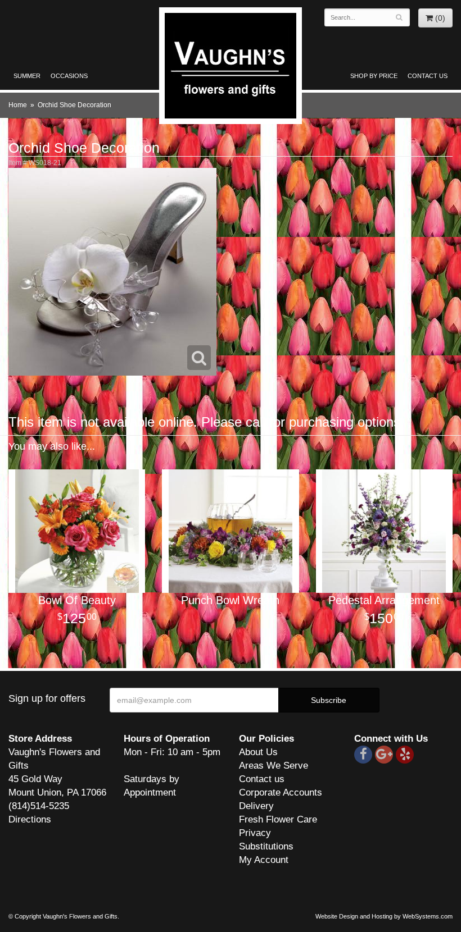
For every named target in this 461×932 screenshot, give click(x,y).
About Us (258, 752)
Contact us (261, 779)
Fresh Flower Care (278, 819)
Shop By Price (373, 75)
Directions (29, 819)
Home (17, 105)
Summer (26, 75)
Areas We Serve (273, 765)
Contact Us (428, 75)
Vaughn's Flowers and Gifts (230, 65)
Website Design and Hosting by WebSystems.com (384, 916)
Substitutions (266, 846)
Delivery (256, 806)
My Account (263, 860)
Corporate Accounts (280, 792)
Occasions (69, 75)
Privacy (255, 833)
